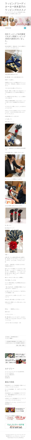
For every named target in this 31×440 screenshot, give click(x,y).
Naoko (8, 336)
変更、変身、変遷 (20, 345)
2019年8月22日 (14, 336)
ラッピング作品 (8, 373)
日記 (6, 376)
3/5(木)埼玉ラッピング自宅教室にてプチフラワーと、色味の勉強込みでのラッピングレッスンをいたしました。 (15, 395)
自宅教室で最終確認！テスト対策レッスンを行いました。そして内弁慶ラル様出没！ (15, 342)
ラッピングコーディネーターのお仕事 (13, 371)
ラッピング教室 (8, 338)
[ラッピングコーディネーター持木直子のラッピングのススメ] (15, 17)
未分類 (6, 377)
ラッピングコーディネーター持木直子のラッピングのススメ (15, 6)
